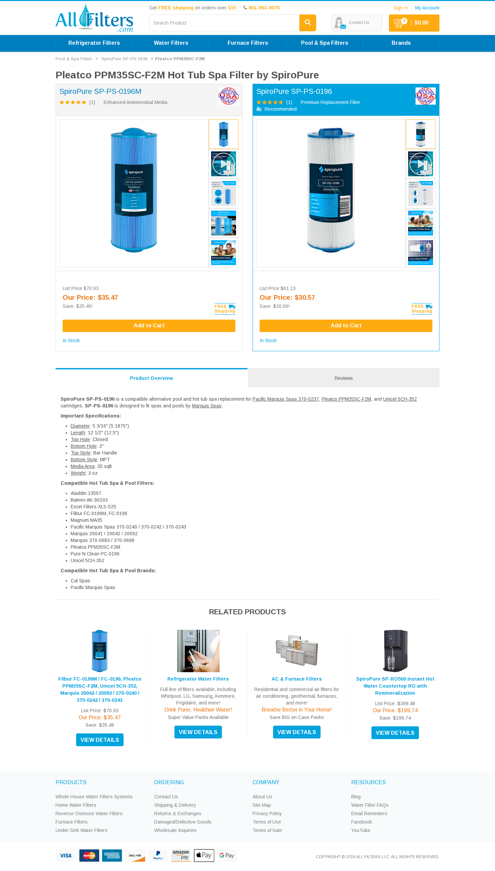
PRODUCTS (71, 782)
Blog (356, 796)
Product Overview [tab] (151, 378)
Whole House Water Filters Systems (94, 796)
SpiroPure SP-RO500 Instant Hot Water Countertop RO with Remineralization (395, 686)
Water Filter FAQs (370, 805)
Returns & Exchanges (177, 813)
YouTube (360, 830)
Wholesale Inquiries (175, 830)
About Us (262, 796)
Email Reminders (369, 813)
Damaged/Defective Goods (182, 822)
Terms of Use (267, 822)
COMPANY (266, 782)
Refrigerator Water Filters (198, 679)
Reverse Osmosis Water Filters (89, 813)
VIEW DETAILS (99, 740)
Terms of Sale (267, 830)
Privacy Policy (267, 813)
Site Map (262, 805)
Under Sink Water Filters (81, 830)
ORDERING (169, 782)
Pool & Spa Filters (74, 58)
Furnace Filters (72, 822)
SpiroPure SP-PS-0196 (124, 58)
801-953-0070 (264, 7)
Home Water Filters (76, 805)
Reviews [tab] (344, 378)
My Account (427, 7)
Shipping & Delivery (175, 805)
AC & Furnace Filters (297, 679)
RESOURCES (368, 782)
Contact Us (166, 796)
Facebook (361, 822)
